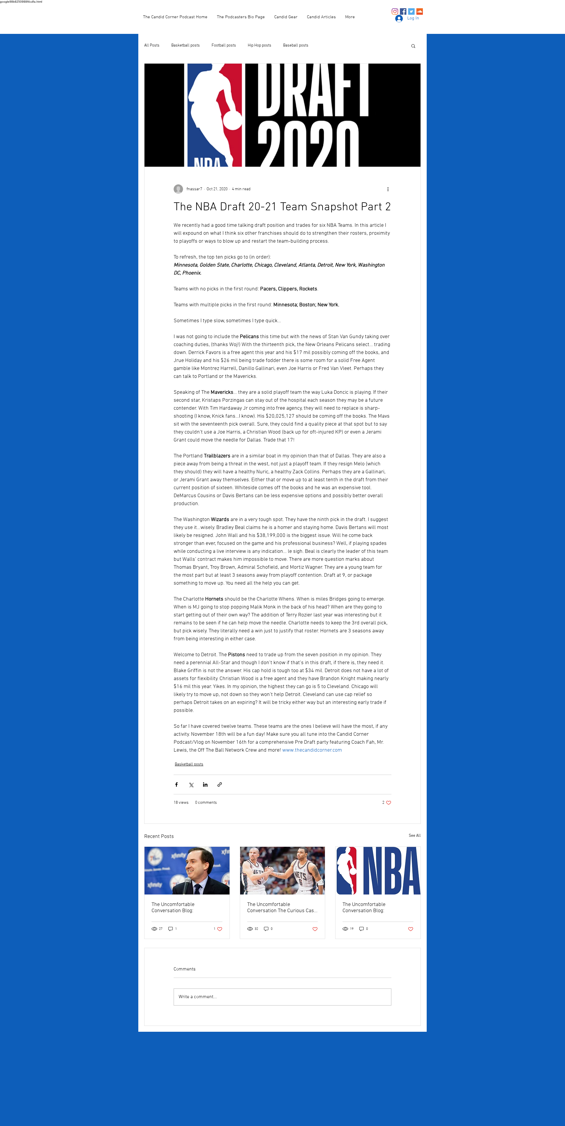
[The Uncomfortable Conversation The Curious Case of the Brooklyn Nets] (282, 870)
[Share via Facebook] (176, 784)
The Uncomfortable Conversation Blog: (173, 908)
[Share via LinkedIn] (205, 784)
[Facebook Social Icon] (403, 11)
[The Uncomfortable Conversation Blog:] (187, 870)
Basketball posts (185, 45)
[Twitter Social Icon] (411, 11)
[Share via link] (219, 784)
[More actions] (387, 189)
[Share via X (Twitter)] (191, 784)
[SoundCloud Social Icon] (419, 11)
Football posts (224, 45)
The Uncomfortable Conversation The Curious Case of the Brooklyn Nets (282, 908)
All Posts (151, 45)
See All (415, 835)
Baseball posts (295, 45)
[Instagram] (395, 11)
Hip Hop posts (259, 45)
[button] (413, 45)
